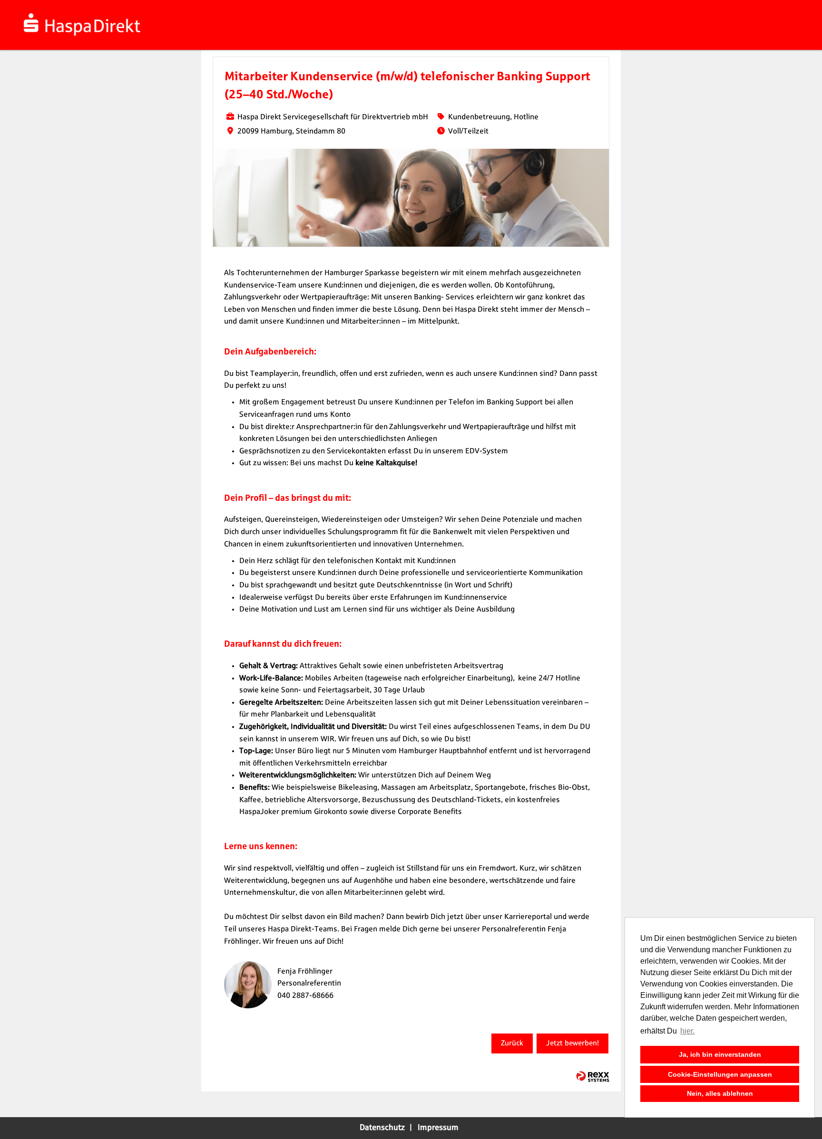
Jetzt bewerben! (572, 1043)
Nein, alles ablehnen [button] (720, 1093)
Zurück (512, 1043)
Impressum (438, 1127)
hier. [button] (687, 1031)
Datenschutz (382, 1127)
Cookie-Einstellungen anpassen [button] (720, 1074)
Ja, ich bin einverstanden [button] (720, 1054)
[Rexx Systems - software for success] (592, 1076)
